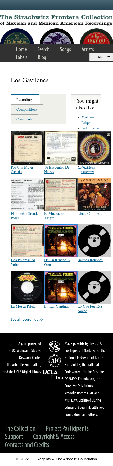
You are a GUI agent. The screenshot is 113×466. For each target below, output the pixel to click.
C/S (55, 346)
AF (55, 360)
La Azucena (86, 167)
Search (43, 49)
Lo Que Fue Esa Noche (90, 308)
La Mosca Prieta (23, 306)
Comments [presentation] (24, 118)
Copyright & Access (54, 436)
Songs (65, 49)
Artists (87, 49)
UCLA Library (55, 374)
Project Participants (67, 428)
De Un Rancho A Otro (57, 262)
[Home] (56, 20)
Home (21, 49)
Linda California (90, 213)
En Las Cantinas (56, 306)
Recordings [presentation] (24, 99)
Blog (42, 57)
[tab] (25, 99)
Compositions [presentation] (26, 109)
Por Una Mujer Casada (22, 169)
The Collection (20, 428)
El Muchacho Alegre (54, 215)
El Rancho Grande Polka (24, 215)
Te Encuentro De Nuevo (56, 169)
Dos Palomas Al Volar (23, 262)
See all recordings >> (27, 319)
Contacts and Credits (27, 444)
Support (14, 436)
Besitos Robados (90, 259)
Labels (21, 57)
